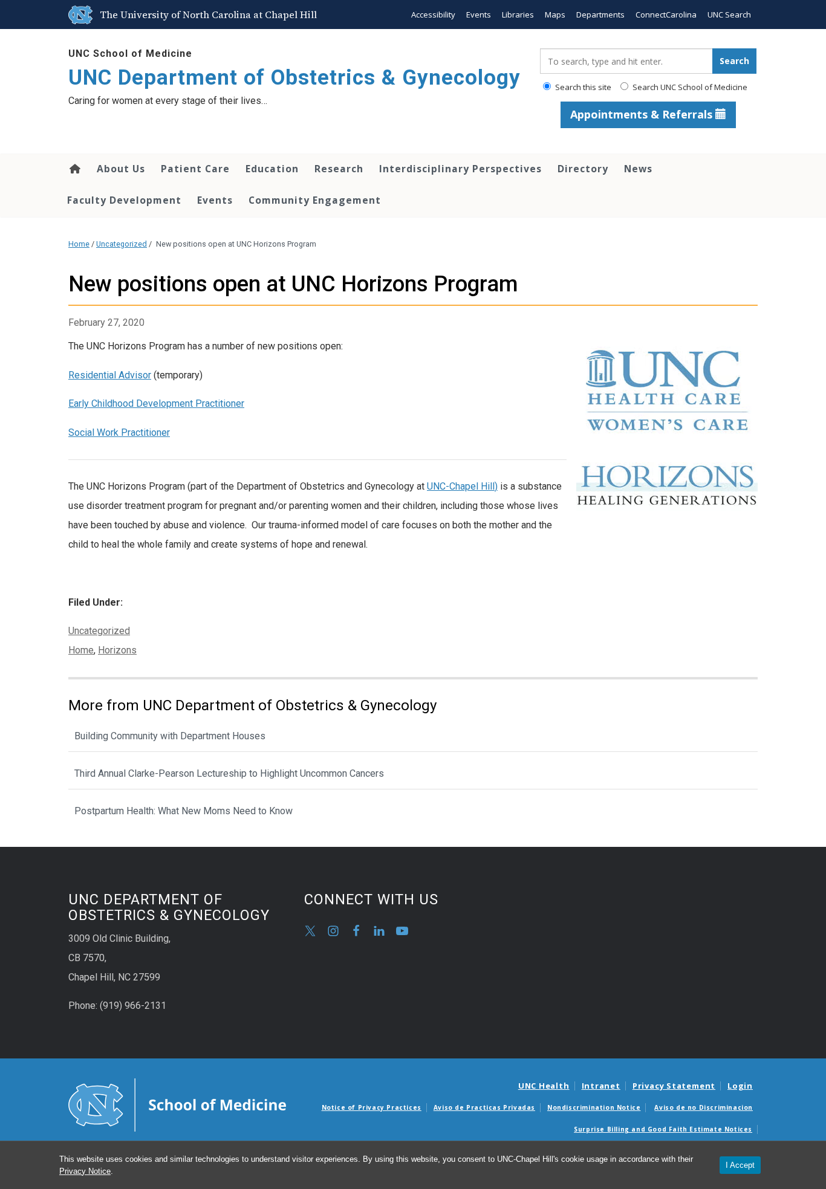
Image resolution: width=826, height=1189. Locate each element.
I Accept (740, 1165)
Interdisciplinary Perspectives (460, 168)
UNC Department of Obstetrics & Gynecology (294, 77)
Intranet (601, 1085)
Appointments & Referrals (642, 114)
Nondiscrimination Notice (593, 1107)
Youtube (402, 931)
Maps (555, 14)
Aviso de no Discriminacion (703, 1107)
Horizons (117, 650)
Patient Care (195, 168)
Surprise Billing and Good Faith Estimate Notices (663, 1129)
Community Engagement (315, 200)
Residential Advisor (109, 375)
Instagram (333, 931)
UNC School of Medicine (130, 53)
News (638, 168)
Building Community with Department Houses (169, 736)
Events (478, 14)
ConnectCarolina (666, 14)
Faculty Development (124, 200)
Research (338, 168)
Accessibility (433, 14)
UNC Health (544, 1085)
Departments (600, 14)
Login (740, 1085)
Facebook (356, 931)
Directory (583, 168)
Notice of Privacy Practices (371, 1107)
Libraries (518, 14)
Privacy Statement (674, 1085)
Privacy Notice (85, 1171)
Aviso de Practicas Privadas (484, 1107)
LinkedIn (379, 931)
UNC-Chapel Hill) (462, 486)
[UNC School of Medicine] (177, 1104)
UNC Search (729, 14)
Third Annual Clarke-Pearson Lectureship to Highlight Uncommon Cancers (229, 773)
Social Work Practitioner (119, 432)
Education (272, 168)
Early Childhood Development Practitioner (156, 403)
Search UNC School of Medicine (689, 87)
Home (74, 168)
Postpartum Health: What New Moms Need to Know (183, 811)
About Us (121, 168)
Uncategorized (121, 243)
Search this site (582, 87)
